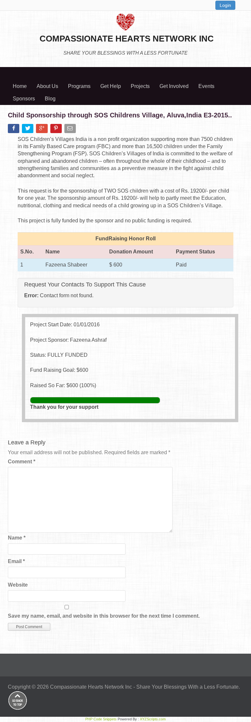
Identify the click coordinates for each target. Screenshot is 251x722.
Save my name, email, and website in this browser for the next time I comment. (104, 616)
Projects (140, 86)
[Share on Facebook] (14, 129)
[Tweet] (28, 129)
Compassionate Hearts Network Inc (91, 687)
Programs (79, 86)
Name (16, 538)
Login (225, 5)
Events (206, 86)
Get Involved (174, 86)
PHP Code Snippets (101, 719)
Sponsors (24, 98)
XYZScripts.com (153, 719)
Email (16, 561)
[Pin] (56, 129)
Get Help (110, 86)
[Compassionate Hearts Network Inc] (125, 21)
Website (18, 585)
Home (20, 86)
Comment (21, 461)
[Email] (70, 129)
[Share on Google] (42, 129)
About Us (47, 86)
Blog (50, 98)
